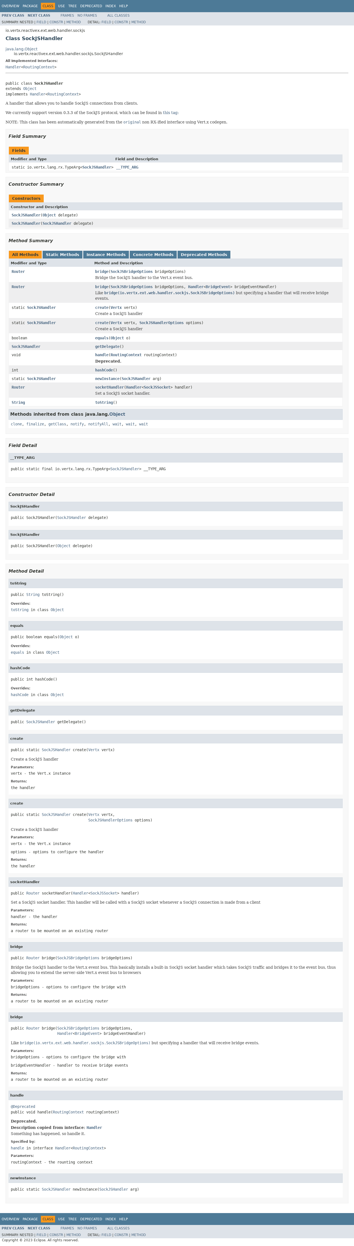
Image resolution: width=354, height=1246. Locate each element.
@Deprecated (23, 1106)
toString (104, 402)
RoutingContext (38, 67)
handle (101, 355)
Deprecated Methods (204, 254)
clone (16, 424)
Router (18, 271)
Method (73, 22)
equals (101, 338)
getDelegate (107, 346)
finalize (35, 424)
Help (123, 6)
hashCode (104, 370)
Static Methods (62, 254)
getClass (57, 424)
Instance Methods (106, 254)
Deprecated (91, 6)
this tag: (171, 112)
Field (41, 22)
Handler (13, 67)
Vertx (116, 307)
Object (30, 88)
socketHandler (109, 387)
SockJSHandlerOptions (161, 322)
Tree (72, 6)
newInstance (107, 378)
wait (117, 424)
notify (77, 424)
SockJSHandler (96, 167)
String (18, 402)
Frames (67, 15)
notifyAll (98, 424)
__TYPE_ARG (127, 167)
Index (110, 6)
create (101, 307)
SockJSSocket (157, 387)
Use (61, 6)
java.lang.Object (21, 49)
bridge (101, 271)
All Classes (118, 15)
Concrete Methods (153, 254)
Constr (56, 22)
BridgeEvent (218, 287)
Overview (10, 6)
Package (30, 6)
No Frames (87, 15)
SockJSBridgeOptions (132, 271)
